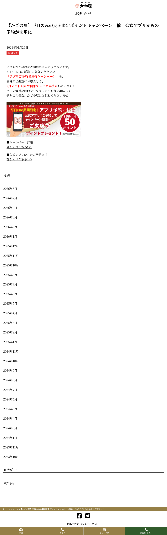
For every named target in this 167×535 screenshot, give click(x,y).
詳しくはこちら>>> (19, 147)
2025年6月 (10, 294)
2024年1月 (10, 437)
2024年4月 (10, 418)
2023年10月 (11, 456)
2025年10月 (11, 265)
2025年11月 (11, 255)
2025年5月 (10, 303)
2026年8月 (10, 188)
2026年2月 (10, 227)
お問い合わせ (73, 523)
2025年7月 (10, 284)
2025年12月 (11, 246)
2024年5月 (10, 409)
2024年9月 (10, 370)
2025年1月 (10, 342)
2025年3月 (10, 322)
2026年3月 (10, 217)
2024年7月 (10, 389)
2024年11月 (11, 351)
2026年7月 (10, 198)
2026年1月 (10, 236)
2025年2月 (10, 332)
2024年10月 (11, 361)
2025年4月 (10, 313)
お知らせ (9, 483)
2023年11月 (11, 447)
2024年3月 (10, 428)
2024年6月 (10, 399)
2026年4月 (10, 207)
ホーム (5, 509)
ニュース (14, 509)
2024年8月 (10, 380)
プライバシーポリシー (90, 523)
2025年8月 (10, 275)
